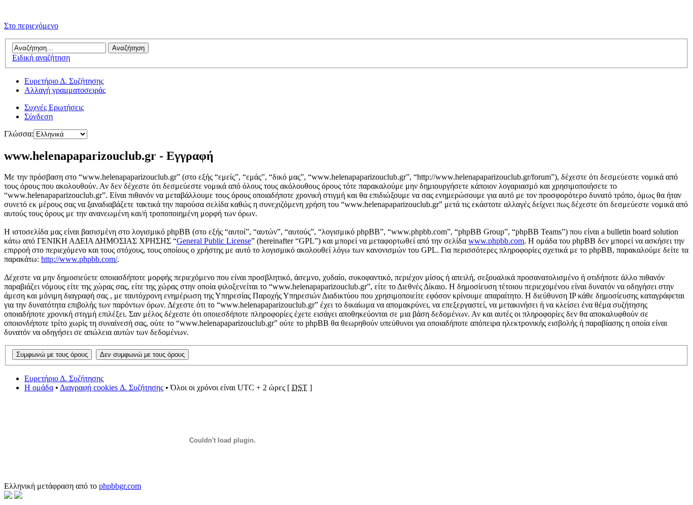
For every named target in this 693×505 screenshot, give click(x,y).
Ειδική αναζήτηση (41, 57)
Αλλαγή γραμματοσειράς (65, 90)
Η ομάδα (38, 387)
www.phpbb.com (496, 241)
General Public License (214, 241)
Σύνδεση (38, 116)
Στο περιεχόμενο (31, 25)
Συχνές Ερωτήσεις (54, 107)
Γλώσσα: (18, 133)
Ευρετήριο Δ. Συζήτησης (63, 81)
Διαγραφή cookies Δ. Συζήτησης (111, 387)
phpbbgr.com (120, 486)
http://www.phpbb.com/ (79, 259)
